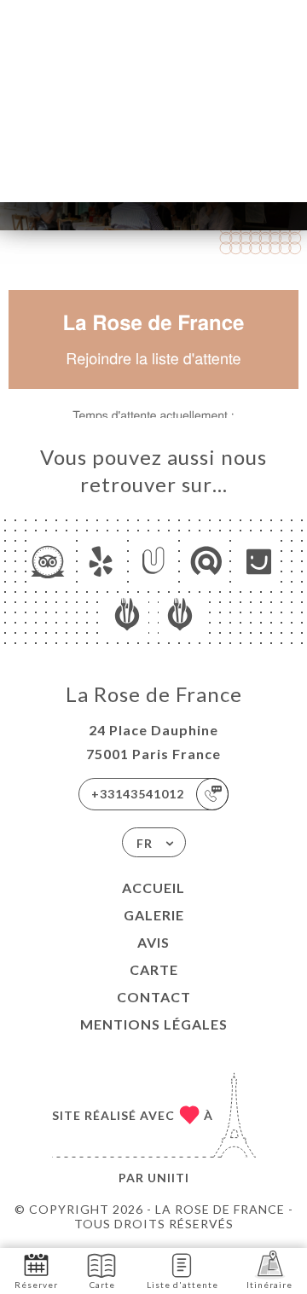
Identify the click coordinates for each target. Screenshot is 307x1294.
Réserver (36, 1284)
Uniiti (168, 1177)
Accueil (153, 887)
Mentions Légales (154, 1024)
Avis (153, 942)
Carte (154, 969)
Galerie (154, 915)
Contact (154, 997)
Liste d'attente (182, 1284)
